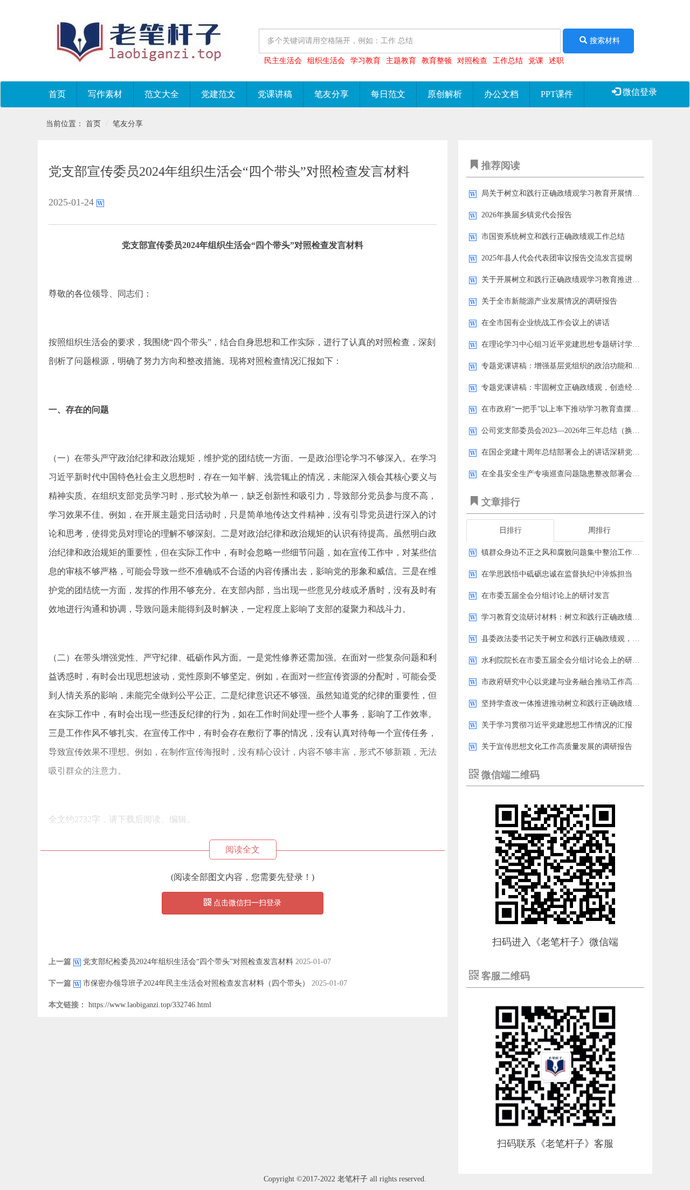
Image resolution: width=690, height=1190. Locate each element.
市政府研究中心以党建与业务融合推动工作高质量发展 (572, 682)
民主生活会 (283, 61)
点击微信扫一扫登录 (246, 903)
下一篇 (60, 983)
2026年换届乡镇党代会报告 (526, 215)
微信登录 (638, 92)
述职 (556, 61)
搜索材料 (605, 41)
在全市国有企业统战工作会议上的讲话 (545, 323)
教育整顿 (437, 61)
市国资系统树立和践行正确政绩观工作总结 (553, 236)
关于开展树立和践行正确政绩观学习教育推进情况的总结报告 (583, 280)
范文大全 (161, 94)
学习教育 (365, 61)
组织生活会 (326, 61)
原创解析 (444, 94)
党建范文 (218, 94)
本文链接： (67, 1005)
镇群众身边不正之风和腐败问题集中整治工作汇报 (564, 552)
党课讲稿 (275, 94)
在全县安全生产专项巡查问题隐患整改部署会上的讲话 (572, 474)
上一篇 (60, 962)
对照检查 (472, 61)
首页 (57, 94)
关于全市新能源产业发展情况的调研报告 (549, 301)
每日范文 (388, 94)
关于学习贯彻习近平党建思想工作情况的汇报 (556, 725)
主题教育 (401, 61)
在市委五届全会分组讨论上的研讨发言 (545, 595)
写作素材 (105, 94)
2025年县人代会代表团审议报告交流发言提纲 (556, 258)
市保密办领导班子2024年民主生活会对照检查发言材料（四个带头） (196, 983)
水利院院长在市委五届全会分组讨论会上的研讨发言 (568, 660)
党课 (535, 61)
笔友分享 (331, 94)
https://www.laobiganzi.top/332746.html (149, 1005)
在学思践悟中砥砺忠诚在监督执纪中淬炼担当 (556, 574)
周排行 (599, 530)
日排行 (510, 530)
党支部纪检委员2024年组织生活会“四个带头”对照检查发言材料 (188, 962)
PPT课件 (557, 94)
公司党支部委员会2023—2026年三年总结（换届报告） (572, 431)
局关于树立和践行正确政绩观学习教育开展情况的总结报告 (579, 193)
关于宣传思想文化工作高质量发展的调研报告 (556, 746)
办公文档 (501, 94)
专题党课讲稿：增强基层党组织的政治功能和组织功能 (572, 366)
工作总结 (508, 61)
